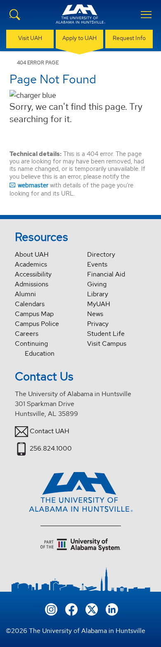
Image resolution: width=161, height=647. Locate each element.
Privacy (98, 323)
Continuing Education (34, 348)
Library (97, 294)
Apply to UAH (79, 38)
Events (97, 264)
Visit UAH (30, 38)
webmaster (33, 185)
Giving (97, 284)
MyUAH (98, 304)
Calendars (30, 304)
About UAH (32, 254)
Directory (101, 254)
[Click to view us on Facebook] (71, 609)
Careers (26, 333)
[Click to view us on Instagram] (51, 609)
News (95, 313)
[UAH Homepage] (80, 19)
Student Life (106, 333)
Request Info (129, 38)
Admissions (31, 284)
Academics (31, 264)
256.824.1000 (51, 448)
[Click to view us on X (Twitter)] (91, 609)
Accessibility (33, 274)
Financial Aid (106, 274)
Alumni (25, 294)
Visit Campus (106, 343)
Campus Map (34, 313)
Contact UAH (49, 431)
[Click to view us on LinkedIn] (112, 609)
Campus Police (37, 323)
